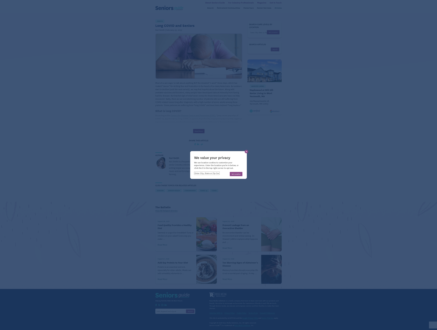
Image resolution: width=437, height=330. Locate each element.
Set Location (236, 174)
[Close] (246, 151)
